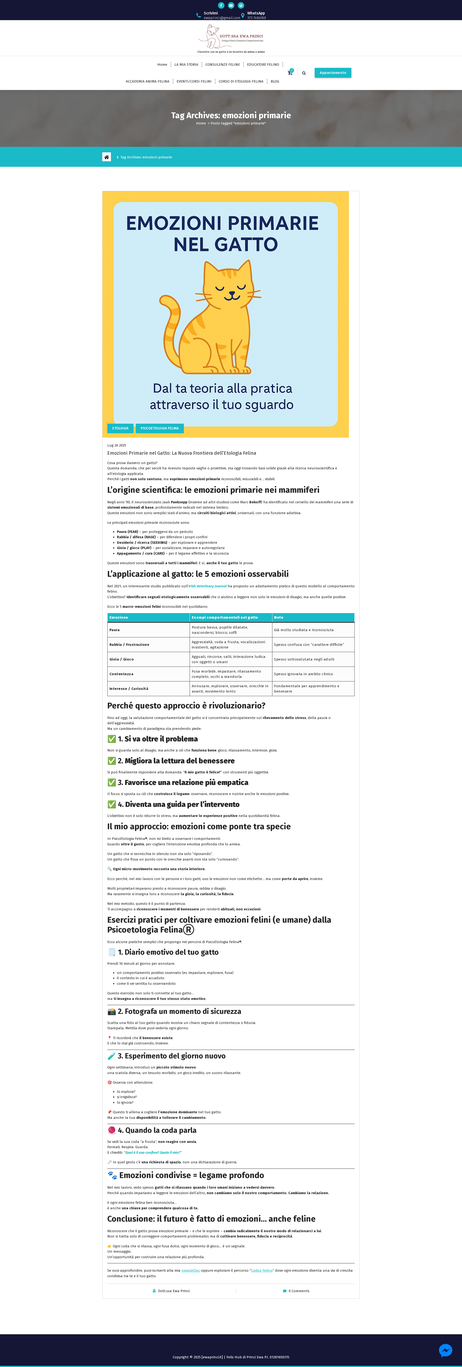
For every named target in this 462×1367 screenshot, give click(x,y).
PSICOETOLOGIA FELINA (160, 428)
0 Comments (299, 1291)
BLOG (275, 81)
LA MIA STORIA (186, 64)
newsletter (190, 1270)
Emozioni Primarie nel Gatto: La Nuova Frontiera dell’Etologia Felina (181, 453)
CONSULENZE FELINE (222, 64)
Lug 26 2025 (116, 445)
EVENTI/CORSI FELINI (194, 81)
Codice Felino (262, 1270)
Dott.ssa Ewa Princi (174, 1291)
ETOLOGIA (120, 428)
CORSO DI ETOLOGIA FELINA (241, 81)
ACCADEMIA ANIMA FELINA (147, 81)
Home (162, 64)
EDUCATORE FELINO (263, 64)
